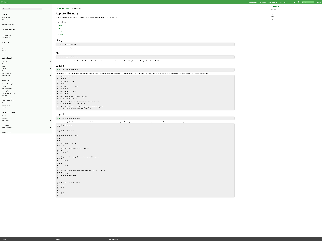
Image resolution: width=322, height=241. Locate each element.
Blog (290, 2)
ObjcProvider (61, 57)
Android (4, 50)
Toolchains (5, 107)
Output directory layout (8, 100)
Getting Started (253, 2)
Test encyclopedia (6, 91)
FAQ (3, 130)
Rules (3, 66)
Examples (4, 123)
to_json (60, 31)
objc (59, 28)
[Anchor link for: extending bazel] (16, 112)
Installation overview (7, 33)
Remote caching (6, 75)
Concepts (4, 61)
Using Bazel (263, 2)
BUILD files (4, 95)
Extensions (59, 8)
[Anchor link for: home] (8, 14)
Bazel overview (6, 17)
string (59, 69)
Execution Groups (6, 105)
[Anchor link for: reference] (11, 80)
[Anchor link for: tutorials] (10, 42)
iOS (3, 53)
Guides (4, 64)
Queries (4, 68)
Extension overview (7, 116)
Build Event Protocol (7, 98)
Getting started (6, 22)
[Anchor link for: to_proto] (66, 114)
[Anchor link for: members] (67, 22)
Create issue (275, 6)
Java (3, 48)
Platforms (4, 102)
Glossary (4, 86)
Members (273, 9)
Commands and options (8, 84)
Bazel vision (5, 19)
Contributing (283, 2)
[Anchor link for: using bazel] (12, 58)
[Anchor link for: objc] (62, 53)
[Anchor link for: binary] (64, 40)
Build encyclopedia (7, 88)
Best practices (5, 71)
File (58, 44)
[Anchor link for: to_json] (65, 65)
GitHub (319, 2)
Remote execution (6, 73)
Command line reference (8, 93)
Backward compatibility (8, 24)
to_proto (60, 34)
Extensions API (5, 125)
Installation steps (6, 35)
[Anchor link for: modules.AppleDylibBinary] (79, 13)
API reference (66, 8)
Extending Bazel (272, 2)
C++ (3, 46)
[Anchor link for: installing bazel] (15, 29)
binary (60, 25)
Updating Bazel (6, 37)
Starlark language (6, 132)
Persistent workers (7, 127)
